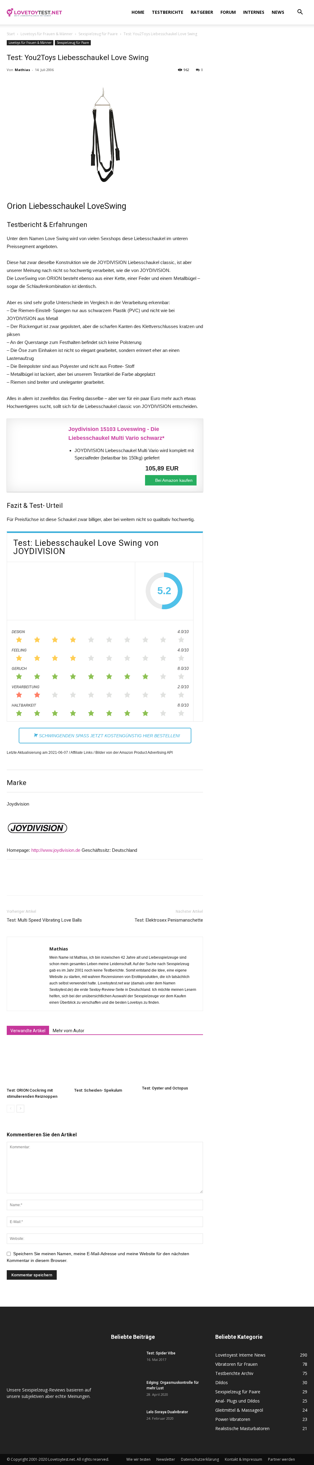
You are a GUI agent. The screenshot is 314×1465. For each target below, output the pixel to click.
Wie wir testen (138, 1459)
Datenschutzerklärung (200, 1459)
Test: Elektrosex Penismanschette (169, 920)
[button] (300, 13)
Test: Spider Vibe (161, 1353)
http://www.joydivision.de (55, 850)
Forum (228, 12)
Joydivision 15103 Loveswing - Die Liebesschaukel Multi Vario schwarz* (116, 433)
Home (138, 12)
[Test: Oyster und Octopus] (172, 1063)
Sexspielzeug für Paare (98, 33)
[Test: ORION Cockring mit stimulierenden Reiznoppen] (37, 1064)
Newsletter (165, 1459)
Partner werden (281, 1459)
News (278, 12)
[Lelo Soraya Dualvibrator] (126, 1420)
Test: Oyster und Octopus (165, 1088)
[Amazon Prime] (188, 468)
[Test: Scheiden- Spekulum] (104, 1064)
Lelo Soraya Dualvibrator (167, 1412)
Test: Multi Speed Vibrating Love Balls (44, 920)
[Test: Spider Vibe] (126, 1361)
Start (11, 33)
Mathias (22, 69)
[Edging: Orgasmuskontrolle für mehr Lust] (126, 1390)
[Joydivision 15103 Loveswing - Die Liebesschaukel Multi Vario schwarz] (37, 448)
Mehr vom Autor (68, 1030)
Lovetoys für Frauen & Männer (47, 33)
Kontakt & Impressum (243, 1459)
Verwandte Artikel (27, 1030)
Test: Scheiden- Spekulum (98, 1090)
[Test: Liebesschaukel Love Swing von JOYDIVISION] (71, 591)
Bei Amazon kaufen (174, 480)
